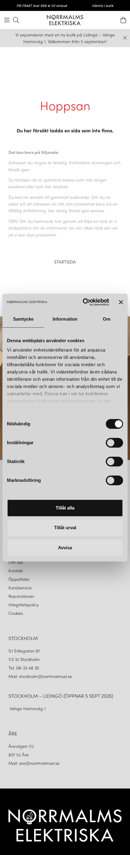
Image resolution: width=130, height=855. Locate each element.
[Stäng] (125, 37)
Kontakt (16, 570)
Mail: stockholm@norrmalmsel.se (40, 676)
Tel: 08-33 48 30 (24, 668)
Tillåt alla (65, 507)
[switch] (114, 443)
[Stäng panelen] (121, 302)
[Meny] (7, 20)
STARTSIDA (65, 262)
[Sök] (16, 20)
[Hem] (65, 20)
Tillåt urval (65, 527)
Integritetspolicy (23, 604)
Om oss (15, 562)
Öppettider (19, 579)
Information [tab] (65, 319)
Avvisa (65, 547)
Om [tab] (106, 319)
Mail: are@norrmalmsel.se (34, 763)
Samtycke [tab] (23, 319)
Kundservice (20, 587)
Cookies (15, 613)
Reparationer (21, 596)
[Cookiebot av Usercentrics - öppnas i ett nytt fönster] (83, 302)
